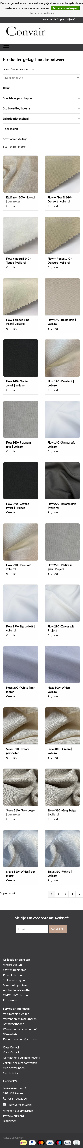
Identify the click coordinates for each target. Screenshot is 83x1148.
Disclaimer (9, 1120)
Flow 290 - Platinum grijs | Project (60, 567)
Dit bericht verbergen (65, 8)
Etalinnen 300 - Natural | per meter (20, 199)
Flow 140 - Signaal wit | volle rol (62, 444)
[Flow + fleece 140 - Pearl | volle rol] (20, 296)
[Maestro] (58, 1142)
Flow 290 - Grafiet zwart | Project (17, 505)
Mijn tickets (10, 1073)
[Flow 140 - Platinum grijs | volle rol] (20, 419)
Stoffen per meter (14, 146)
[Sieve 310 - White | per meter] (20, 848)
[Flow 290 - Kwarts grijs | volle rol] (62, 480)
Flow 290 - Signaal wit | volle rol (20, 628)
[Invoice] (76, 1142)
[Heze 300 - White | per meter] (20, 664)
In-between (27, 69)
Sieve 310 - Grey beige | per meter (20, 812)
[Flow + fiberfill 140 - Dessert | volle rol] (62, 174)
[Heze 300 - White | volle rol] (62, 664)
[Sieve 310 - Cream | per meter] (20, 725)
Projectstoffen (12, 975)
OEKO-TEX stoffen (15, 995)
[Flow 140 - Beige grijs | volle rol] (62, 296)
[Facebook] (34, 941)
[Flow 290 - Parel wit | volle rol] (20, 542)
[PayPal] (31, 1142)
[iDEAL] (23, 1142)
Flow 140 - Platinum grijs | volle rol (18, 444)
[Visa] (49, 1142)
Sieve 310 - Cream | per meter (18, 751)
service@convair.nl (20, 1104)
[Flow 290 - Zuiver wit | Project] (62, 603)
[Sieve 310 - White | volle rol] (62, 848)
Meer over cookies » (42, 13)
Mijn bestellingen (14, 1068)
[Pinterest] (41, 941)
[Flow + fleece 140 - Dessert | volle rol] (62, 235)
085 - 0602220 (17, 1098)
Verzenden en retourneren (20, 1018)
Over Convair (11, 1052)
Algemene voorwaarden (18, 1110)
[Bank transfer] (67, 1142)
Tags (15, 69)
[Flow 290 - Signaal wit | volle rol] (20, 603)
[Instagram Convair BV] (48, 941)
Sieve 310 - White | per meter (20, 873)
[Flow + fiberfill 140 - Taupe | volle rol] (20, 235)
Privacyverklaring (13, 1115)
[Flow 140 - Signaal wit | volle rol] (62, 419)
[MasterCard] (40, 1142)
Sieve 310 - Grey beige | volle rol (62, 812)
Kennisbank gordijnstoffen (20, 1039)
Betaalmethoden (13, 1024)
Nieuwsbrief (10, 1034)
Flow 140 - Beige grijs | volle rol (62, 321)
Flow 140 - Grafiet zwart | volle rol (17, 383)
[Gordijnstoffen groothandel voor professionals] (41, 33)
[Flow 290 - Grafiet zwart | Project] (20, 480)
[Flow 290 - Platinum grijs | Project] (62, 542)
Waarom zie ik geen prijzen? (59, 19)
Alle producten (12, 964)
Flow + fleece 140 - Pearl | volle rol (18, 321)
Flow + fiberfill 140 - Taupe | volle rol (18, 260)
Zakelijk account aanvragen (20, 1062)
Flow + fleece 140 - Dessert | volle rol (60, 260)
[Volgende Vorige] (79, 894)
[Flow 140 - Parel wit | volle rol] (62, 358)
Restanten (10, 1000)
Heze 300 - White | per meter (20, 689)
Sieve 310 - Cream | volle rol (60, 751)
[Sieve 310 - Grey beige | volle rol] (62, 787)
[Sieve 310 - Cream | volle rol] (62, 725)
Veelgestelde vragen (16, 1013)
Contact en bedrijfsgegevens (21, 1057)
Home (6, 69)
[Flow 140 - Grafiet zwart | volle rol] (20, 358)
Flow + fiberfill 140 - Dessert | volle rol (60, 199)
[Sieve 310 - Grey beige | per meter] (20, 787)
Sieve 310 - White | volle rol (60, 873)
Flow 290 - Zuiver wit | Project (62, 628)
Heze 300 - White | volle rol (59, 689)
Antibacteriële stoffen (17, 990)
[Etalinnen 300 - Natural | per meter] (20, 174)
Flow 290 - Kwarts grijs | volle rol (62, 505)
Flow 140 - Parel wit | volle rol (61, 383)
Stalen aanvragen (14, 980)
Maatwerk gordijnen (15, 985)
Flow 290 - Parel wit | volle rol (19, 567)
